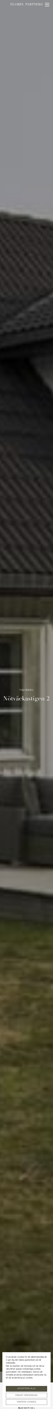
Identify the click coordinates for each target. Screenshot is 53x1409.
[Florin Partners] (26, 4)
